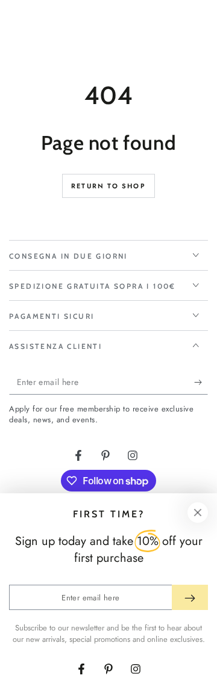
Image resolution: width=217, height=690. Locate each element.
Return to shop (108, 186)
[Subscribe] (201, 382)
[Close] (197, 512)
